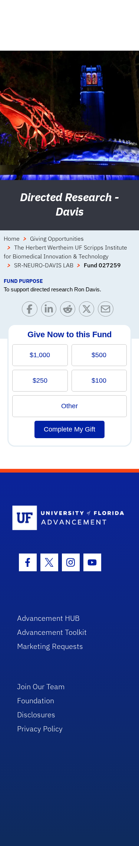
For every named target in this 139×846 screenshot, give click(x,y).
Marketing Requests (50, 646)
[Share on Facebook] (31, 310)
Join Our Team (41, 686)
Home (12, 238)
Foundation (35, 700)
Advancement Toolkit (52, 632)
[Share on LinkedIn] (50, 310)
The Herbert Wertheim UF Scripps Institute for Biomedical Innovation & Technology (65, 252)
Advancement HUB (48, 618)
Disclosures (36, 715)
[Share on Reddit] (69, 310)
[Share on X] (88, 310)
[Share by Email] (107, 310)
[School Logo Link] (65, 518)
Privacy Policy (40, 729)
